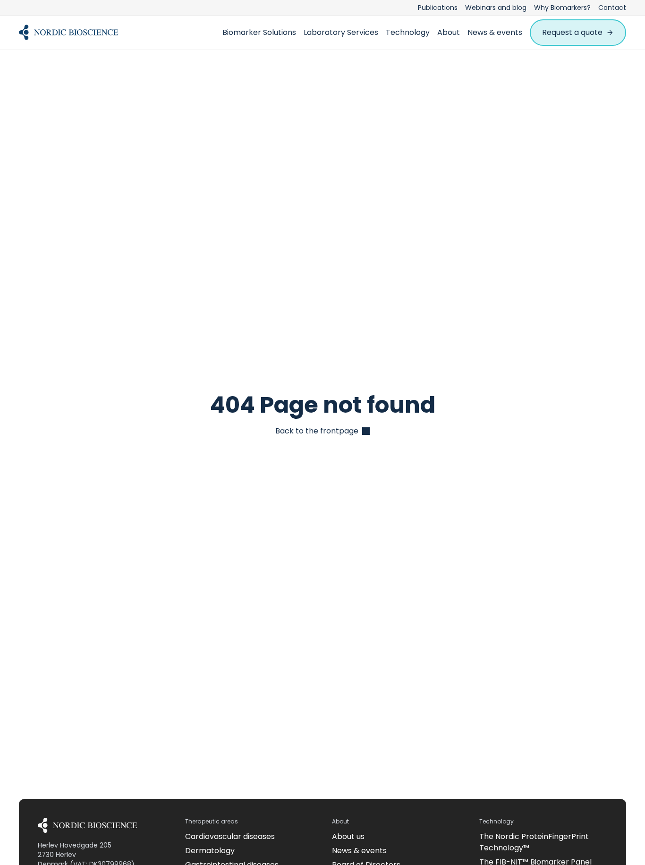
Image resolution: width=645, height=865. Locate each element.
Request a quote (572, 32)
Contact (612, 7)
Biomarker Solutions (259, 32)
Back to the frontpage (316, 430)
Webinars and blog (495, 7)
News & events (494, 32)
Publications (438, 7)
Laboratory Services (341, 32)
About (448, 32)
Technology (408, 32)
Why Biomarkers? (562, 7)
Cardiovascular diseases (230, 836)
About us (348, 836)
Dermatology (210, 850)
